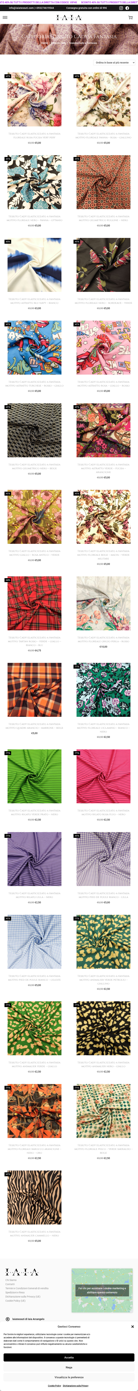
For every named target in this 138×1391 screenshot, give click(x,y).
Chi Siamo (11, 1280)
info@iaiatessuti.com (21, 7)
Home (44, 43)
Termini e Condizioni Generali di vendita (27, 1288)
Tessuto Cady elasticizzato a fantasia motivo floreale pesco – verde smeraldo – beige (103, 1149)
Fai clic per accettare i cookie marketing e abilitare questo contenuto (102, 1290)
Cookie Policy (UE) (15, 1300)
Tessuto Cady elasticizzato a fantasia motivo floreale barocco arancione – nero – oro (34, 1149)
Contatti (10, 1284)
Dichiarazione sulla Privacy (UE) (22, 1296)
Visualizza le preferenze (69, 1377)
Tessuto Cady (58, 43)
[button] (132, 1326)
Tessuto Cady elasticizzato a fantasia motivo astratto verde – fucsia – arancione (103, 468)
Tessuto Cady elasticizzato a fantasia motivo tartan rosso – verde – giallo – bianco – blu (34, 641)
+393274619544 (44, 7)
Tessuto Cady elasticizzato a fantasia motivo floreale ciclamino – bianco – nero (103, 727)
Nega (69, 1367)
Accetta (69, 1357)
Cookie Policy (54, 1386)
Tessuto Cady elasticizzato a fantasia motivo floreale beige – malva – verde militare (103, 554)
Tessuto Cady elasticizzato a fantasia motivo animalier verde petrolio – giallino (103, 979)
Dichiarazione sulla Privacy (75, 1386)
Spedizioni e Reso (15, 1292)
